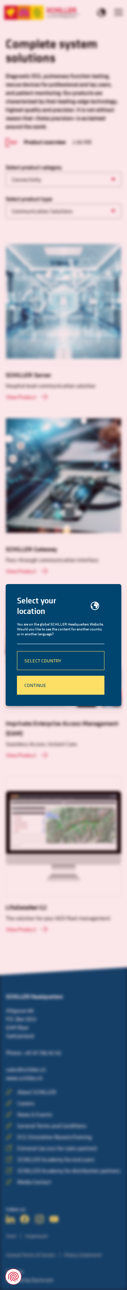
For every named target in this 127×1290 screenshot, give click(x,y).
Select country (42, 660)
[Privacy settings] (13, 1277)
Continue (35, 685)
